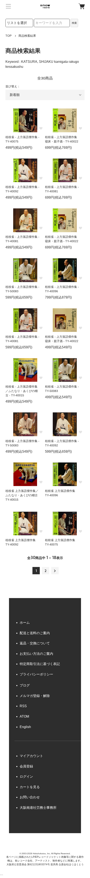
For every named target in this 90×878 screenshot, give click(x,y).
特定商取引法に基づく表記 (40, 664)
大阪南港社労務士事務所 (38, 807)
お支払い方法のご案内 (36, 653)
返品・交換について (35, 643)
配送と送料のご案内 (35, 633)
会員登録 (26, 766)
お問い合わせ (30, 797)
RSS (23, 706)
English (25, 727)
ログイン (26, 776)
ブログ (25, 685)
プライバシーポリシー (36, 674)
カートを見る (30, 787)
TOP (8, 35)
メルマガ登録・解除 (35, 696)
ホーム (25, 622)
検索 (74, 22)
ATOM (24, 716)
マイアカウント (31, 756)
